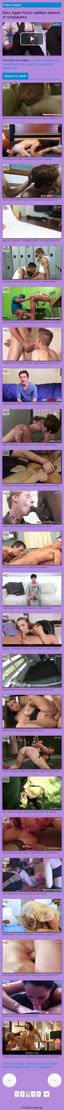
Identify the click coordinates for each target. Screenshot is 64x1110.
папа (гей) (31, 64)
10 (46, 1094)
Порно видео (12, 4)
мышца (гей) (9, 67)
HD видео (35, 60)
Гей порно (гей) (50, 60)
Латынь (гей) (46, 64)
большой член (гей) (13, 64)
